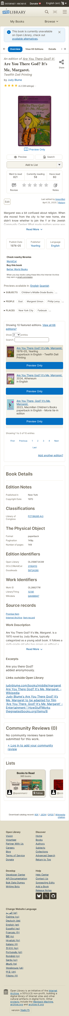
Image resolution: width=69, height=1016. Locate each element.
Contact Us (42, 878)
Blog (8, 851)
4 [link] (49, 441)
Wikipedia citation (60, 815)
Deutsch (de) (13, 920)
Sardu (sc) (11, 960)
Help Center (42, 874)
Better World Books (17, 269)
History (61, 202)
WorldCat (12, 261)
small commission (25, 277)
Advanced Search (45, 855)
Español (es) (13, 928)
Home (39, 836)
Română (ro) (13, 956)
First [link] (12, 441)
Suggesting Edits (45, 882)
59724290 (33, 570)
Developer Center (15, 874)
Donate (35, 3)
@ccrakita (62, 793)
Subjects (40, 847)
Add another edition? (50, 455)
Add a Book (42, 886)
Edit (7, 201)
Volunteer (11, 839)
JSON (43, 814)
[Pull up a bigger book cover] (34, 145)
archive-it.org (36, 1004)
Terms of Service (15, 855)
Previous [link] (23, 441)
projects (15, 1001)
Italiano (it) (12, 944)
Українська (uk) (14, 968)
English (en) (12, 924)
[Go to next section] (65, 49)
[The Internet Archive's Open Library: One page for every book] (15, 12)
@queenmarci (20, 793)
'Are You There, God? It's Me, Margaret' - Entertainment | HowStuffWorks (34, 705)
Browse (50, 21)
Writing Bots (13, 886)
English (55, 245)
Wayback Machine (43, 1001)
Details (52, 49)
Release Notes (44, 890)
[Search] (47, 11)
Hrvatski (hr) (13, 940)
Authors (40, 843)
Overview (15, 49)
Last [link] (35, 447)
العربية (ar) (11, 913)
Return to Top (43, 859)
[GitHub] (53, 896)
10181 (31, 591)
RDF (37, 814)
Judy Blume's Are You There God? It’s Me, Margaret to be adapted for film (32, 698)
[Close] (59, 32)
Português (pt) (14, 952)
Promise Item (12, 613)
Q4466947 (33, 596)
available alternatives (25, 38)
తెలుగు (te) (11, 963)
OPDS (51, 814)
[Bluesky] (39, 896)
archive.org (16, 1004)
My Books (17, 21)
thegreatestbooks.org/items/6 (27, 711)
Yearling (35, 245)
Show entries (17, 334)
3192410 (32, 566)
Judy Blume (15, 79)
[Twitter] (46, 896)
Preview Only (37, 149)
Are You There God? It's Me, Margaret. (39, 348)
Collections (42, 851)
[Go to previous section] (4, 49)
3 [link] (43, 441)
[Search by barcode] (55, 11)
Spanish (44, 285)
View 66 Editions (34, 49)
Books (39, 839)
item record (29, 617)
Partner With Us (15, 843)
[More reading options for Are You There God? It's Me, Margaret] (59, 164)
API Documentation (16, 878)
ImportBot (60, 199)
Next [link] (56, 441)
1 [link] (32, 441)
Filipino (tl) (12, 975)
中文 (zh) (11, 971)
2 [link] (37, 441)
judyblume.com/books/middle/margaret (33, 685)
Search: (10, 339)
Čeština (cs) (12, 916)
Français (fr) (13, 932)
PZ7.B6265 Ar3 (35, 516)
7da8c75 (25, 1010)
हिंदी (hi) (10, 936)
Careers (10, 847)
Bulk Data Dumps (15, 882)
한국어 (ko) (12, 948)
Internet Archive (14, 617)
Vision (9, 836)
